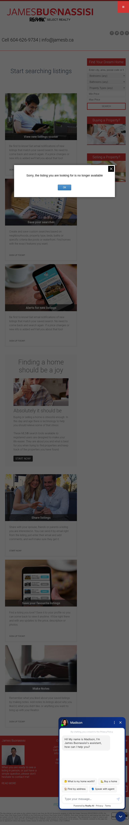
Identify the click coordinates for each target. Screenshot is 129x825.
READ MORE (9, 783)
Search (106, 106)
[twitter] (116, 32)
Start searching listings (41, 71)
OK (64, 187)
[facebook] (111, 32)
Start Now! (23, 458)
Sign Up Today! (17, 255)
